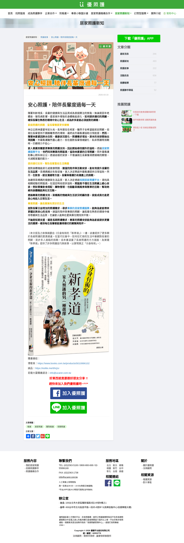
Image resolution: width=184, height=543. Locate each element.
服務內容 (30, 461)
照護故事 (44, 37)
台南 (115, 471)
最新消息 (124, 54)
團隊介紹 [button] (156, 13)
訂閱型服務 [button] (140, 13)
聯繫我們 (65, 461)
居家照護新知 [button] (122, 13)
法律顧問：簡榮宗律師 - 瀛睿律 (92, 536)
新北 (115, 465)
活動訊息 (124, 75)
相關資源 (147, 475)
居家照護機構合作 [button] (100, 13)
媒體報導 (124, 83)
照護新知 (124, 61)
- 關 (148, 465)
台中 (121, 468)
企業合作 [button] (50, 13)
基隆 (121, 465)
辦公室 (64, 498)
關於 (144, 461)
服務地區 (112, 461)
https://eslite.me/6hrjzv (47, 368)
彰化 (109, 471)
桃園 (109, 468)
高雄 (121, 471)
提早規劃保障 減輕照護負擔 (144, 120)
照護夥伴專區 (126, 90)
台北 (109, 465)
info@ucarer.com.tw (60, 373)
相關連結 (112, 476)
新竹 (115, 468)
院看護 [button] (63, 13)
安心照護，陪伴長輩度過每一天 (64, 37)
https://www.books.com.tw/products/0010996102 (64, 363)
